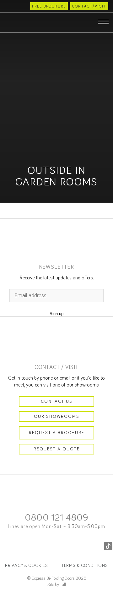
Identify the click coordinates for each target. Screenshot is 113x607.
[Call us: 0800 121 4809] (7, 6)
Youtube (87, 546)
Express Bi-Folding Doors (56, 21)
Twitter (46, 546)
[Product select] (9, 22)
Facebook (5, 546)
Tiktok (108, 546)
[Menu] (103, 22)
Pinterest (67, 546)
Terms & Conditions (85, 565)
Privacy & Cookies (26, 565)
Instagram (25, 546)
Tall (63, 585)
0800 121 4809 (56, 517)
